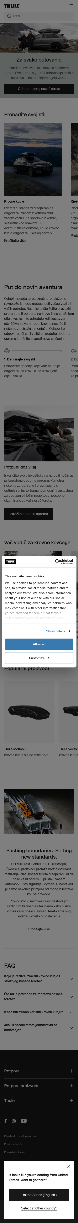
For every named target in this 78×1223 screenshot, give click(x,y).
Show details (55, 631)
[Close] (68, 1166)
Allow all (39, 644)
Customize (37, 658)
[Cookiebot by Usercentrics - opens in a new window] (55, 561)
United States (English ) (39, 1195)
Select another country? (39, 1208)
